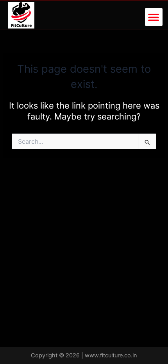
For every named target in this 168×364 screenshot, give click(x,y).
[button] (154, 17)
